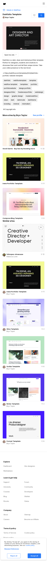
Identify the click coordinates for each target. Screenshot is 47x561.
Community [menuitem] (28, 487)
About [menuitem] (5, 515)
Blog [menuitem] (5, 496)
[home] (4, 4)
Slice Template (13, 329)
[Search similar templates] (41, 15)
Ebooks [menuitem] (6, 501)
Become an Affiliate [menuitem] (31, 519)
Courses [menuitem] (6, 492)
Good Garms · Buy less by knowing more (19, 149)
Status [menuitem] (26, 501)
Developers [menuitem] (28, 492)
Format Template (13, 441)
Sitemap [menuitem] (27, 515)
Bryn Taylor (11, 294)
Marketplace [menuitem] (8, 471)
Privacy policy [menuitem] (8, 537)
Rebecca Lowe (12, 256)
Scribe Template (13, 366)
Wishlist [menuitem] (27, 496)
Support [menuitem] (6, 482)
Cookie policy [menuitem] (29, 533)
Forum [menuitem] (26, 482)
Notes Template (13, 404)
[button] (34, 15)
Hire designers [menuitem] (29, 466)
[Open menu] (43, 3)
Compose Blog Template (13, 218)
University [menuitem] (7, 487)
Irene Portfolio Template (12, 183)
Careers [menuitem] (6, 519)
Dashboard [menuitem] (7, 466)
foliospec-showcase (15, 254)
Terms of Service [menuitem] (9, 533)
